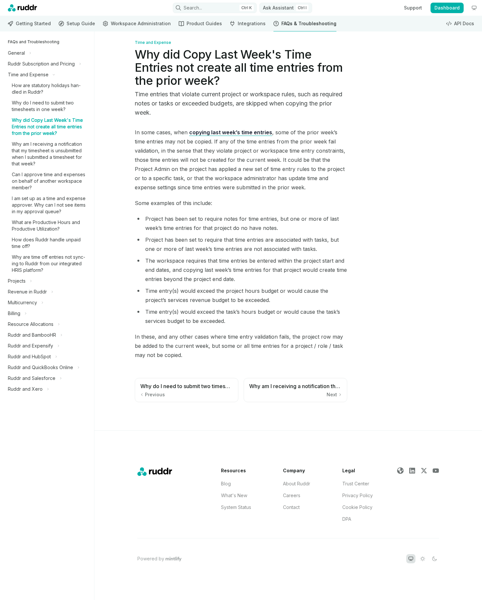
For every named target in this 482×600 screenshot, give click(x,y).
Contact (291, 507)
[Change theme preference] (474, 8)
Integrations (252, 23)
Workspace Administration (141, 23)
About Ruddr (296, 483)
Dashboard (447, 7)
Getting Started (33, 23)
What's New (234, 495)
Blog (226, 483)
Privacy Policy (357, 495)
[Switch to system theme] (410, 558)
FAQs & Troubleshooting (308, 23)
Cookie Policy (357, 507)
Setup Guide (81, 23)
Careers (291, 495)
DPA (346, 519)
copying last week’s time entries (230, 132)
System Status (236, 507)
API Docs (464, 23)
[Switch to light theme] (422, 558)
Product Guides (204, 23)
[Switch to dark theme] (434, 558)
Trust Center (355, 483)
